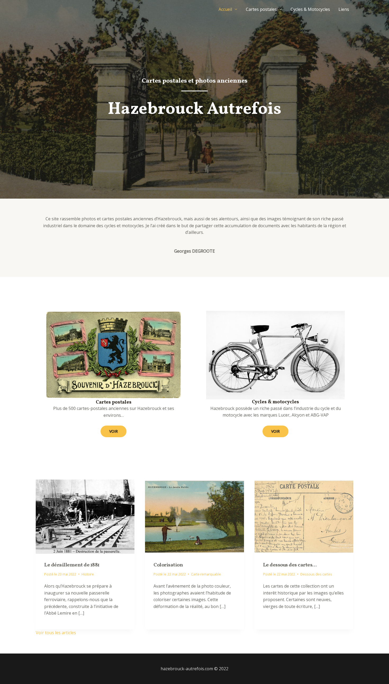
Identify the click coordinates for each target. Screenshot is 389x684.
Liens (343, 9)
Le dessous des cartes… (290, 565)
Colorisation (168, 565)
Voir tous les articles (56, 633)
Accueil (225, 9)
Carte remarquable (206, 574)
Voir (113, 431)
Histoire (88, 574)
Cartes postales (261, 9)
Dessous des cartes (316, 574)
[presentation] (85, 517)
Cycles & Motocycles (310, 9)
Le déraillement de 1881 (71, 565)
